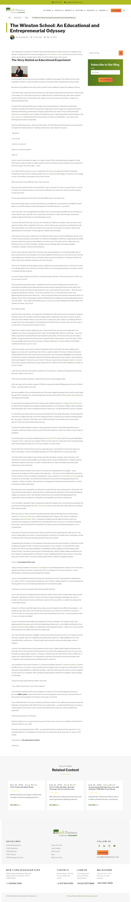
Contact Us (102, 852)
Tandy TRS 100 (51, 438)
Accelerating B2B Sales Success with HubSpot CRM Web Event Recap (104, 788)
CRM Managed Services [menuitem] (14, 857)
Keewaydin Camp (69, 395)
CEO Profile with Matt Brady (21, 787)
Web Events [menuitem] (55, 851)
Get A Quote (116, 10)
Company (102, 10)
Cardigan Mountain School (72, 403)
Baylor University (39, 506)
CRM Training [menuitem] (11, 854)
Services (58, 10)
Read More (14, 805)
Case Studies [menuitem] (56, 848)
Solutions (79, 10)
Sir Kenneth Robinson (69, 665)
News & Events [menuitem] (56, 845)
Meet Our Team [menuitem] (56, 857)
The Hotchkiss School (67, 476)
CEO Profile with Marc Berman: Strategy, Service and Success (62, 788)
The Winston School (56, 54)
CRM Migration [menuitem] (11, 851)
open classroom (17, 117)
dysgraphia (26, 624)
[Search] (121, 52)
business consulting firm (40, 567)
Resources (91, 10)
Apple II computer (76, 360)
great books (26, 519)
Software (47, 10)
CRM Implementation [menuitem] (13, 845)
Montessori (51, 171)
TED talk (41, 665)
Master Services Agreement (87, 896)
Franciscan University (26, 516)
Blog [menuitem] (53, 854)
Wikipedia (53, 341)
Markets (68, 10)
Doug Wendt (31, 785)
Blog (26, 17)
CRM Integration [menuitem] (12, 848)
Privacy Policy (71, 896)
